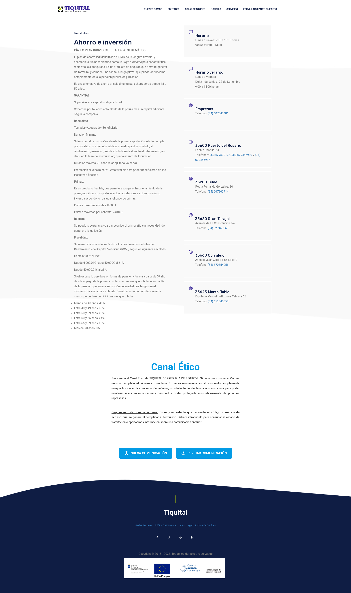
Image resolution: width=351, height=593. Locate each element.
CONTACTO (174, 9)
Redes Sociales (143, 525)
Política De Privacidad (166, 525)
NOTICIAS (216, 9)
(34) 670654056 (218, 264)
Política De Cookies (205, 525)
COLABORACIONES (195, 9)
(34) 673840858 (218, 301)
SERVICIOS (232, 9)
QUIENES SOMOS (153, 9)
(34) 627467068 (218, 228)
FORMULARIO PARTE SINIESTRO (260, 9)
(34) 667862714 (218, 191)
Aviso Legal (186, 525)
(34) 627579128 (220, 155)
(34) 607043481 (218, 113)
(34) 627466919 (241, 155)
